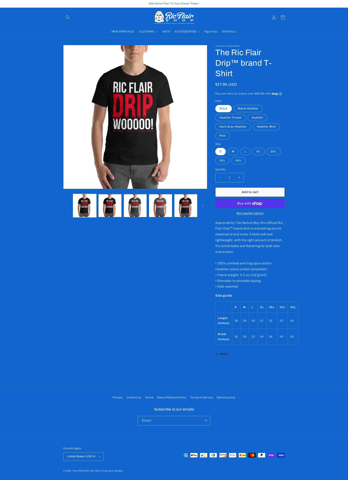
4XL (238, 160)
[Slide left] (67, 205)
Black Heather (248, 108)
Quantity (220, 169)
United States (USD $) (81, 456)
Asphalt (257, 117)
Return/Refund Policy (171, 397)
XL (259, 151)
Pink (223, 135)
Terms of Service (201, 397)
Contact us (133, 397)
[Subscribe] (205, 420)
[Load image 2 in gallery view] (109, 205)
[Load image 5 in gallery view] (185, 205)
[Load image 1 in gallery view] (84, 205)
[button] (67, 17)
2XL (274, 151)
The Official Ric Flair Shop (86, 471)
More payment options (250, 213)
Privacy (118, 397)
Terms (149, 397)
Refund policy (226, 397)
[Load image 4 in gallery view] (160, 205)
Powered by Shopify (112, 471)
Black (224, 108)
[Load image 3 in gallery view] (135, 205)
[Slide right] (202, 205)
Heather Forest (230, 117)
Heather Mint (266, 126)
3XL (222, 160)
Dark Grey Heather (233, 126)
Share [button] (224, 353)
